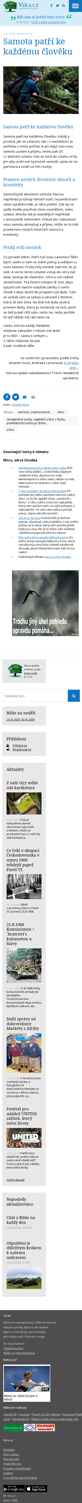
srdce (10, 430)
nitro (61, 412)
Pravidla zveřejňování (17, 1468)
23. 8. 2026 (13, 719)
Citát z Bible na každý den (48, 22)
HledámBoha (20, 1419)
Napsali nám (11, 1459)
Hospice (24, 1414)
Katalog (8, 1473)
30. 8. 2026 (28, 719)
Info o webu (11, 1454)
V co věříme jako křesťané (20, 1478)
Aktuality (15, 769)
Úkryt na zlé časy (29, 518)
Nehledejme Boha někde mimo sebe (42, 468)
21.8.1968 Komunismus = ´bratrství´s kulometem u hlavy (21, 934)
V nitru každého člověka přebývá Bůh (42, 491)
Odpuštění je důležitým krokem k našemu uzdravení (24, 1250)
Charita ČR (10, 1414)
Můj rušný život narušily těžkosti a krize (44, 537)
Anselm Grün (25, 33)
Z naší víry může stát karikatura (22, 785)
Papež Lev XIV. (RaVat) (46, 1414)
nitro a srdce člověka (57, 557)
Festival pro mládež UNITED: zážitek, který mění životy (22, 1116)
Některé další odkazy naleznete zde (54, 1419)
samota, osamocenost (34, 412)
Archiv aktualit (15, 1180)
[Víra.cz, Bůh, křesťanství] (21, 6)
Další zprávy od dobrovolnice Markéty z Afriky (23, 1023)
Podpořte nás (12, 1464)
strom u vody (30, 673)
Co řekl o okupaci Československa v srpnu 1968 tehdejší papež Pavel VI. (23, 860)
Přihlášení (16, 738)
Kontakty (9, 1450)
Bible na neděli (21, 712)
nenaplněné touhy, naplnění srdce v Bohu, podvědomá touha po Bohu (36, 421)
